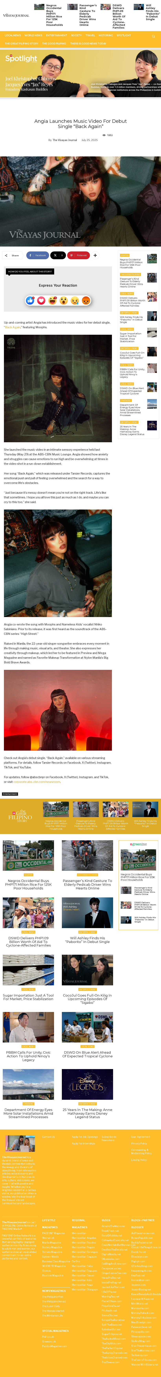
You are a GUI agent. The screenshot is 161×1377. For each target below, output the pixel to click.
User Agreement (140, 1136)
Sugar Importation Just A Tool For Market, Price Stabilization (130, 337)
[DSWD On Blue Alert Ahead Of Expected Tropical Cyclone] (152, 387)
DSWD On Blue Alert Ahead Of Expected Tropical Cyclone (132, 391)
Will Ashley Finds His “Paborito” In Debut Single (153, 12)
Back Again (12, 327)
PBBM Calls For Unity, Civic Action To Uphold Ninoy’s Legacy (132, 373)
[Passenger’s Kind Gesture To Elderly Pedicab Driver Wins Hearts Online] (72, 7)
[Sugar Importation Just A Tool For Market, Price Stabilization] (152, 332)
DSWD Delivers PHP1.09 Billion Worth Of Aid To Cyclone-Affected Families (119, 16)
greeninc (126, 400)
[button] (153, 36)
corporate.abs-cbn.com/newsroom (36, 782)
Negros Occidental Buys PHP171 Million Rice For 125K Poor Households (54, 15)
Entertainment (10, 794)
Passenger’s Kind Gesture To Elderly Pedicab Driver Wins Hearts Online (88, 15)
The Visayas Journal (65, 140)
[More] (95, 255)
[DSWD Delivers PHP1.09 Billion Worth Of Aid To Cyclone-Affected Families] (106, 7)
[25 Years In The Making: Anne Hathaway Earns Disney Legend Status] (152, 425)
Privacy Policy (139, 1143)
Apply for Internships (83, 1143)
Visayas (125, 255)
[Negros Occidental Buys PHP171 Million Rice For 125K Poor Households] (39, 7)
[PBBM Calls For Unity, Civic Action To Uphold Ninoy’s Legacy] (152, 368)
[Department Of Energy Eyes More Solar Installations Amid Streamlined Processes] (152, 404)
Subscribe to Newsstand (109, 1138)
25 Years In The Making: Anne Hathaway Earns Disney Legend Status (132, 430)
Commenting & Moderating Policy (141, 1151)
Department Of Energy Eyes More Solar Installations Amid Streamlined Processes (130, 410)
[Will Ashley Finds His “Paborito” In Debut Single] (139, 7)
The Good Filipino (130, 274)
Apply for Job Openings (85, 1136)
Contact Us (48, 1136)
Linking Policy (139, 1159)
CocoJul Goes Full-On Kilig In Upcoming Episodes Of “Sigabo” (132, 355)
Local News (127, 293)
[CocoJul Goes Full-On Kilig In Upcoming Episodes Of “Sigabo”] (152, 351)
